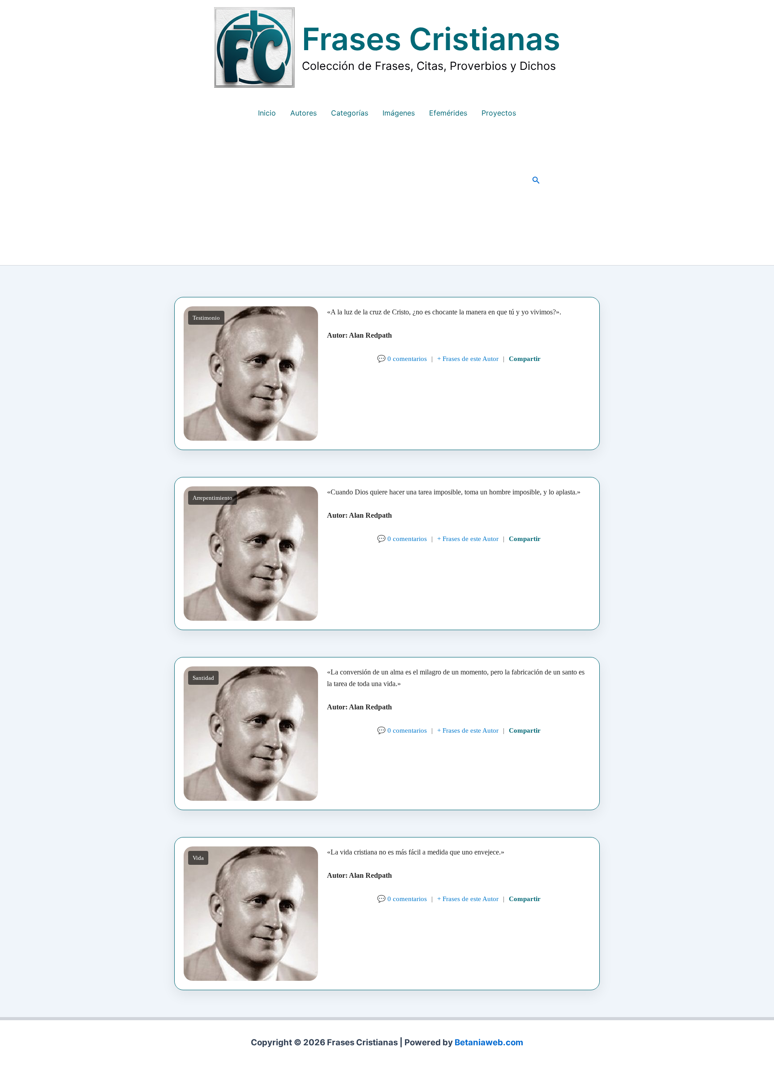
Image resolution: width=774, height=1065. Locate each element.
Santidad (203, 677)
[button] (536, 180)
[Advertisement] (387, 198)
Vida (198, 858)
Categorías (349, 112)
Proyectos (499, 112)
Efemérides (448, 112)
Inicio (267, 112)
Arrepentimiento (212, 497)
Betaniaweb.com (489, 1042)
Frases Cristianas (431, 39)
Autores (303, 112)
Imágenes (399, 112)
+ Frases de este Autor (468, 358)
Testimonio (206, 317)
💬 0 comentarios (402, 358)
